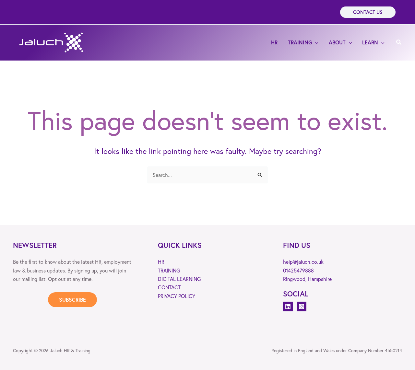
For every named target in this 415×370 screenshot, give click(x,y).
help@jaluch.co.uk (303, 261)
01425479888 (298, 270)
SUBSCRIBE (72, 299)
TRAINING (169, 270)
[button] (368, 12)
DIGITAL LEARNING (179, 278)
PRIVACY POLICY (176, 296)
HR (161, 261)
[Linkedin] (288, 306)
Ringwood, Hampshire (307, 278)
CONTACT (169, 287)
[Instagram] (301, 306)
